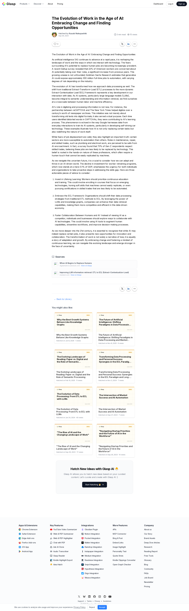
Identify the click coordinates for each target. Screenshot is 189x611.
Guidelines (107, 601)
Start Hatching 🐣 (93, 484)
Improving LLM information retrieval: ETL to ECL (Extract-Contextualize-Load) (94, 272)
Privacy (97, 601)
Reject (92, 607)
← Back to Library (63, 299)
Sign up (181, 4)
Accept (102, 607)
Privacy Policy (79, 607)
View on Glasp (86, 266)
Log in (170, 4)
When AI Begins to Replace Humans (76, 263)
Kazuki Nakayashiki (78, 33)
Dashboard (158, 4)
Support (81, 601)
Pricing (60, 4)
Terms (89, 601)
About (50, 4)
